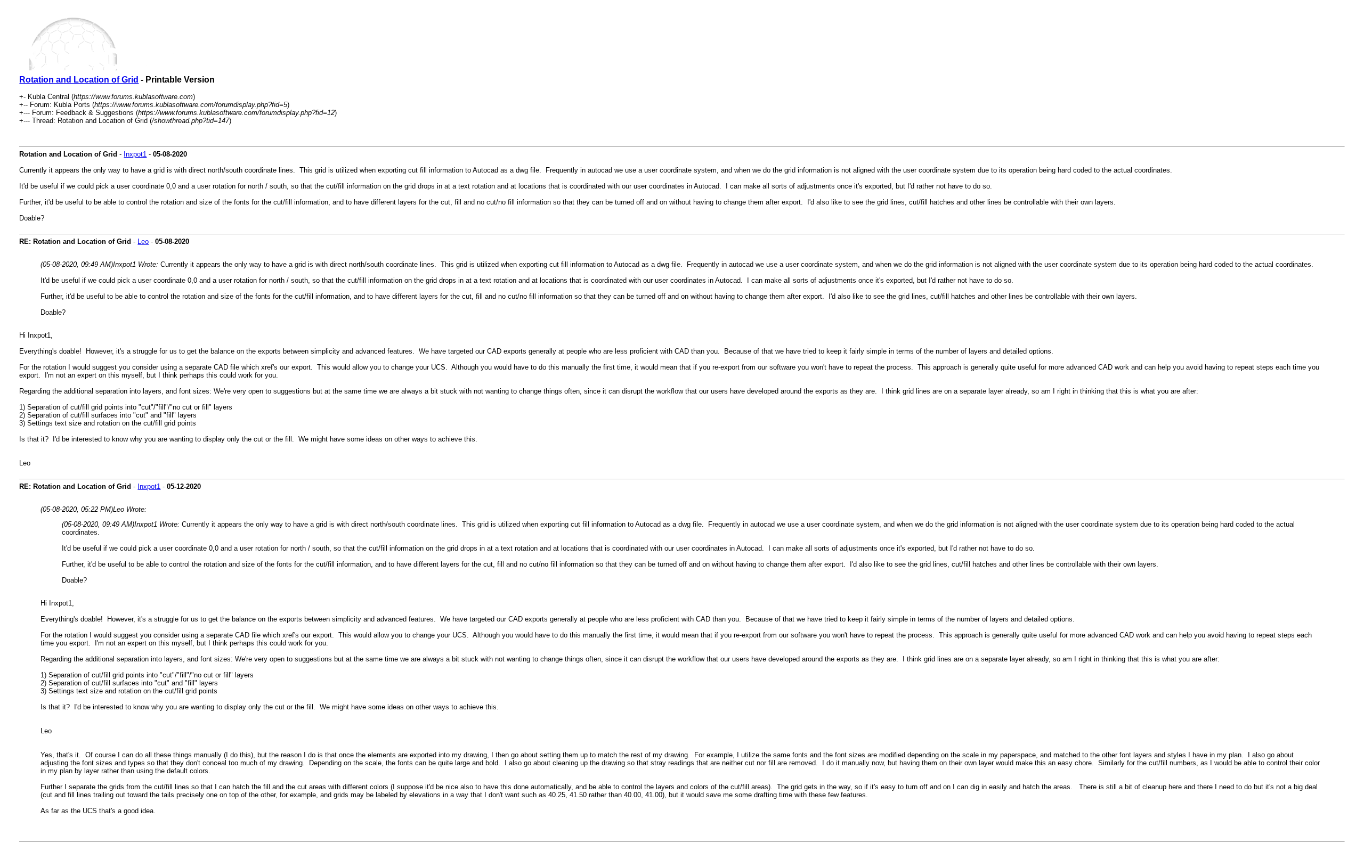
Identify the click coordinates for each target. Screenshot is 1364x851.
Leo (143, 242)
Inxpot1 (135, 154)
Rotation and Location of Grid (79, 79)
